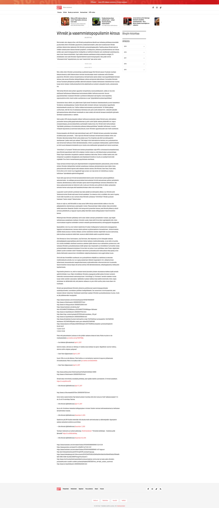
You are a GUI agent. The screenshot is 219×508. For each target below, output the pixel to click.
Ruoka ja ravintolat (73, 12)
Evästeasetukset (121, 506)
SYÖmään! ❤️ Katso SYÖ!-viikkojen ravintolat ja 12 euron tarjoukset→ (109, 2)
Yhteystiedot (66, 489)
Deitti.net (95, 500)
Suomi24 (115, 500)
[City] (59, 489)
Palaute (102, 489)
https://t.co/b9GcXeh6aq (70, 433)
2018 (125, 52)
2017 (125, 58)
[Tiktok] (160, 7)
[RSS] (160, 489)
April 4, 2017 (78, 342)
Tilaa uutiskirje (89, 489)
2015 (125, 69)
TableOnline (105, 500)
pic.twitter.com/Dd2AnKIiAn (89, 361)
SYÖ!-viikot (92, 12)
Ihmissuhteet (83, 12)
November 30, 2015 (80, 438)
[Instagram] (156, 7)
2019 (125, 46)
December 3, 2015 (80, 415)
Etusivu (59, 12)
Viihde (65, 12)
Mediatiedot (74, 489)
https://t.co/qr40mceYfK (64, 381)
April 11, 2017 (78, 386)
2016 (125, 63)
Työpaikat (81, 489)
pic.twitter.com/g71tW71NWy (75, 338)
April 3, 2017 (76, 354)
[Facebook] (153, 7)
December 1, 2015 (80, 426)
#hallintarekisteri (87, 431)
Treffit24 (124, 500)
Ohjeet (96, 489)
